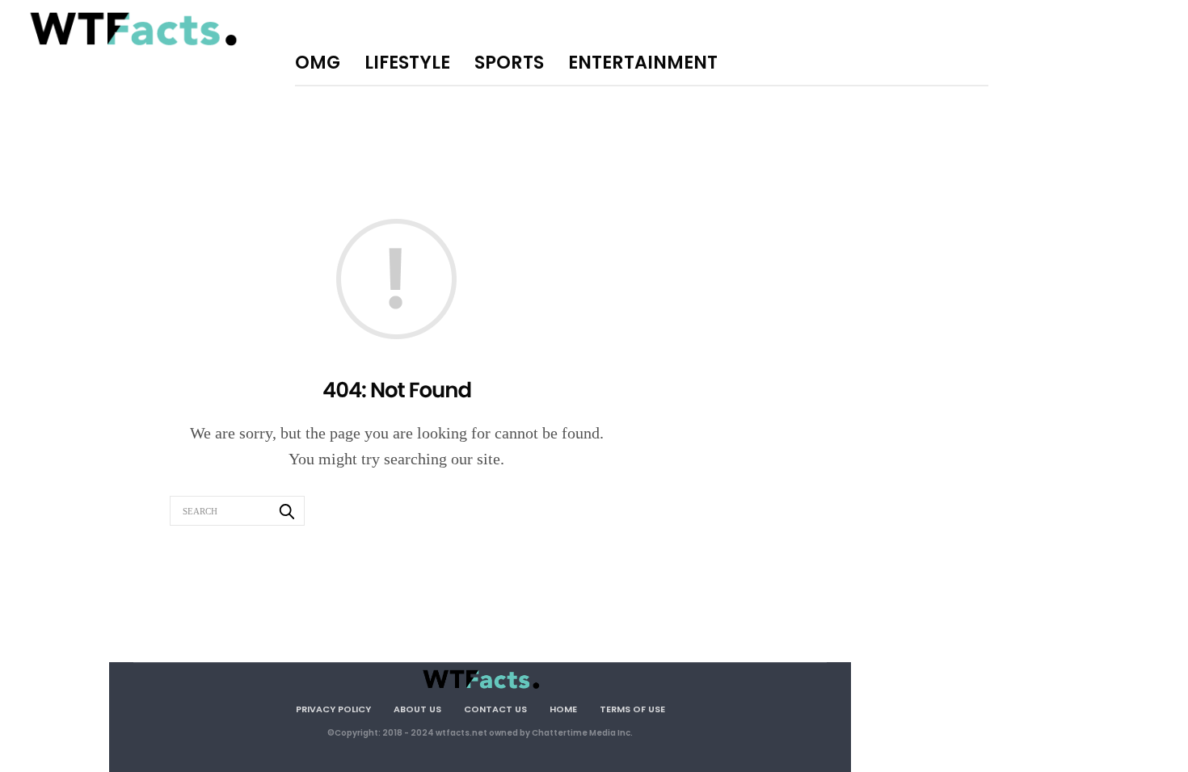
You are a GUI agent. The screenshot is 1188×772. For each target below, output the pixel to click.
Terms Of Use (632, 709)
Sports (509, 62)
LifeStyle (407, 62)
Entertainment (643, 62)
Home (563, 709)
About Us (417, 709)
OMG (317, 62)
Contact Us (495, 709)
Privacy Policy (333, 709)
